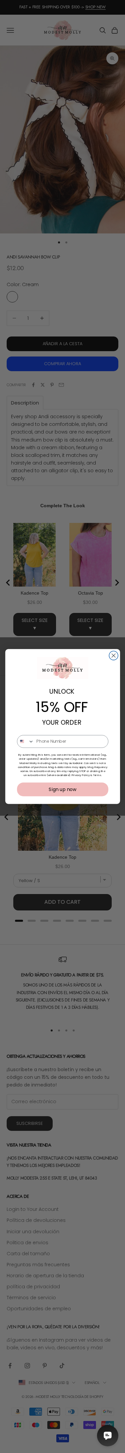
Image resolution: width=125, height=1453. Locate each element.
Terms (97, 775)
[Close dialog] (113, 655)
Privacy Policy (80, 775)
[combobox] (25, 741)
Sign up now (62, 789)
